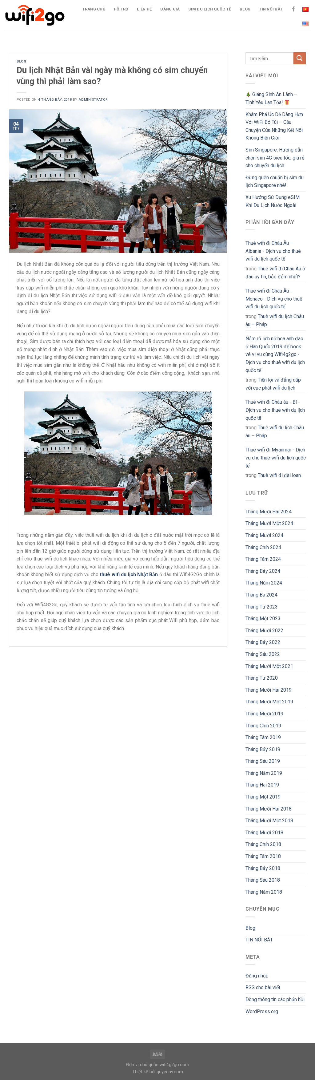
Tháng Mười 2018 (264, 832)
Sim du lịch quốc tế (209, 9)
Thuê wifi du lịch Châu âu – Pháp (274, 320)
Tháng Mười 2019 (264, 714)
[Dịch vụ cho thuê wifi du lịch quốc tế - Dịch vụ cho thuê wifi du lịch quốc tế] (35, 15)
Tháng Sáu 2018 (262, 880)
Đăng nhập (257, 976)
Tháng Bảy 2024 (262, 571)
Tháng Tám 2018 (263, 856)
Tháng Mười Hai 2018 (268, 809)
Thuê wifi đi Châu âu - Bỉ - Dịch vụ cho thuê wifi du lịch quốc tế (275, 410)
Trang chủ (93, 9)
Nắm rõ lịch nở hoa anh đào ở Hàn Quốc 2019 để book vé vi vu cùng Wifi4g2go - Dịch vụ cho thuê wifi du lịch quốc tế (275, 354)
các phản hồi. (275, 999)
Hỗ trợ (121, 9)
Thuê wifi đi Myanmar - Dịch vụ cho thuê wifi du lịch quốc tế (275, 457)
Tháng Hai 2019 (262, 785)
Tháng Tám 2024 (263, 559)
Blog (245, 9)
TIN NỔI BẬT (271, 9)
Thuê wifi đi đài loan (279, 475)
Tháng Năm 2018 (263, 892)
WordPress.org (261, 1011)
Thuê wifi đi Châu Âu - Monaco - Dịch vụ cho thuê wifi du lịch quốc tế (273, 298)
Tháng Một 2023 (263, 618)
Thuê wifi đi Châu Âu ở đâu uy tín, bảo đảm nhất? (275, 273)
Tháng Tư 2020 (261, 678)
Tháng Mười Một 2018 (269, 820)
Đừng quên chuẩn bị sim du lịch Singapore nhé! (274, 181)
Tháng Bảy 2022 (262, 642)
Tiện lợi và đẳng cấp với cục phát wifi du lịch (273, 384)
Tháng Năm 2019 (263, 773)
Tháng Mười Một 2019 (269, 702)
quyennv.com (170, 1071)
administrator (92, 100)
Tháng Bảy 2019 (262, 749)
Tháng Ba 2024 (261, 595)
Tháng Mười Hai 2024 (268, 512)
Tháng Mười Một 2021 (269, 666)
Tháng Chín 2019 (263, 726)
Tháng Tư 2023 (261, 607)
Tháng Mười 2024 (264, 535)
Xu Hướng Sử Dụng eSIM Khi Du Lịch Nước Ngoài (272, 201)
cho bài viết (262, 987)
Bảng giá (170, 9)
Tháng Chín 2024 (263, 547)
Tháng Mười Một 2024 (269, 523)
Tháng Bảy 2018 (262, 868)
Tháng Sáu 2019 (262, 761)
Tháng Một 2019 (263, 797)
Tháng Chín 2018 (263, 844)
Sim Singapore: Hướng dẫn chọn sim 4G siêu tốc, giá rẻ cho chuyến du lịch (274, 157)
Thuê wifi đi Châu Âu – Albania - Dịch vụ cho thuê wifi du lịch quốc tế (273, 251)
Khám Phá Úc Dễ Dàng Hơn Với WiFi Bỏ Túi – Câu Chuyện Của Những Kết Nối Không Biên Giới (274, 126)
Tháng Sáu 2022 (262, 654)
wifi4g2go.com (174, 1064)
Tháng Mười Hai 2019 (268, 690)
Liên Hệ (144, 9)
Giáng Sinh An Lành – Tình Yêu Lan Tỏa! (271, 98)
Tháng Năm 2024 (263, 583)
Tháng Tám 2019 (263, 737)
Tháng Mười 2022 (264, 630)
